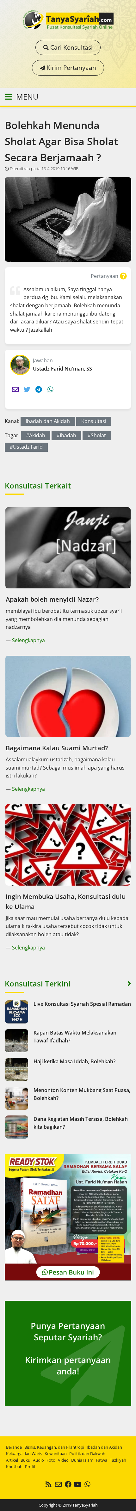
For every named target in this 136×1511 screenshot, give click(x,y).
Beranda (14, 1447)
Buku (25, 1460)
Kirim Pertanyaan (70, 67)
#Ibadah (66, 435)
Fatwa (101, 1460)
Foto (50, 1460)
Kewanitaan (56, 1453)
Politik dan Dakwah (87, 1453)
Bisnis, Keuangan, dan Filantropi (54, 1447)
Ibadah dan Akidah (48, 421)
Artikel (12, 1460)
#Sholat (97, 435)
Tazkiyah (118, 1460)
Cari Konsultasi (71, 47)
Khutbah (14, 1466)
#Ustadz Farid (26, 446)
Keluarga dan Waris (24, 1453)
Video (63, 1460)
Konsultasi (93, 421)
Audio (38, 1460)
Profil (30, 1466)
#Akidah (35, 435)
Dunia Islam (82, 1460)
